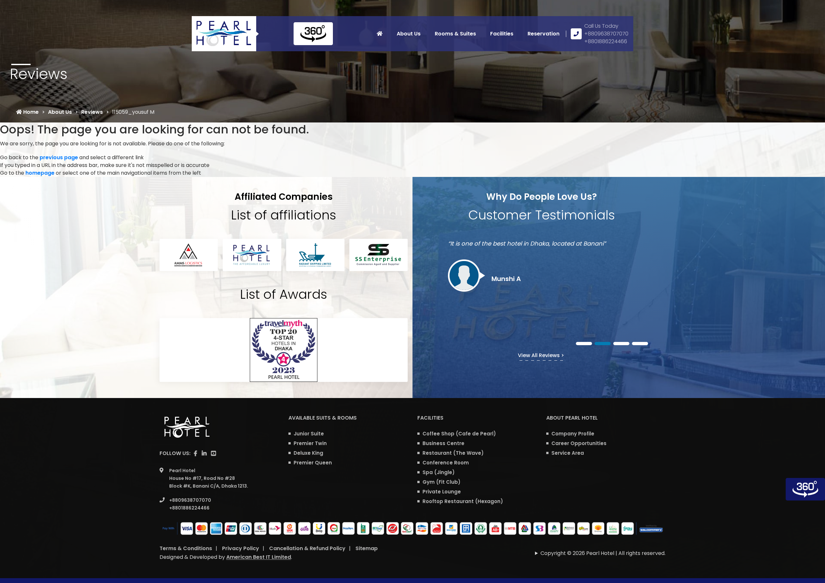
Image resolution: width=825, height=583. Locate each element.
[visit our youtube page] (213, 453)
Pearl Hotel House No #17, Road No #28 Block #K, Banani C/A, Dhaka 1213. (208, 478)
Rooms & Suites (455, 33)
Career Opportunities (579, 443)
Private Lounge (441, 491)
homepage (39, 173)
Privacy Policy (240, 548)
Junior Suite (309, 433)
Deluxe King (308, 453)
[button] (584, 343)
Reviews (92, 112)
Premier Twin (310, 443)
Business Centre (443, 443)
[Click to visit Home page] (379, 34)
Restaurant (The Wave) (453, 453)
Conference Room (445, 462)
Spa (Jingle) (438, 472)
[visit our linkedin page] (204, 453)
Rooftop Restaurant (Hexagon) (462, 501)
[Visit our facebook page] (195, 453)
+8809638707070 (606, 33)
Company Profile (572, 433)
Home (30, 112)
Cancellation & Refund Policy (307, 548)
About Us (409, 33)
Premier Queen (313, 462)
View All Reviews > (541, 355)
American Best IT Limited (258, 557)
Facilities (501, 33)
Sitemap (366, 548)
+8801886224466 (605, 41)
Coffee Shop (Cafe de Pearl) (459, 433)
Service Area (567, 453)
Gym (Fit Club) (441, 482)
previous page (59, 157)
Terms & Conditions (186, 548)
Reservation (543, 33)
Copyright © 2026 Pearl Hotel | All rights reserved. (602, 553)
